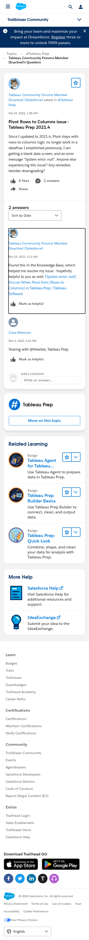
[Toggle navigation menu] (79, 20)
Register (58, 37)
